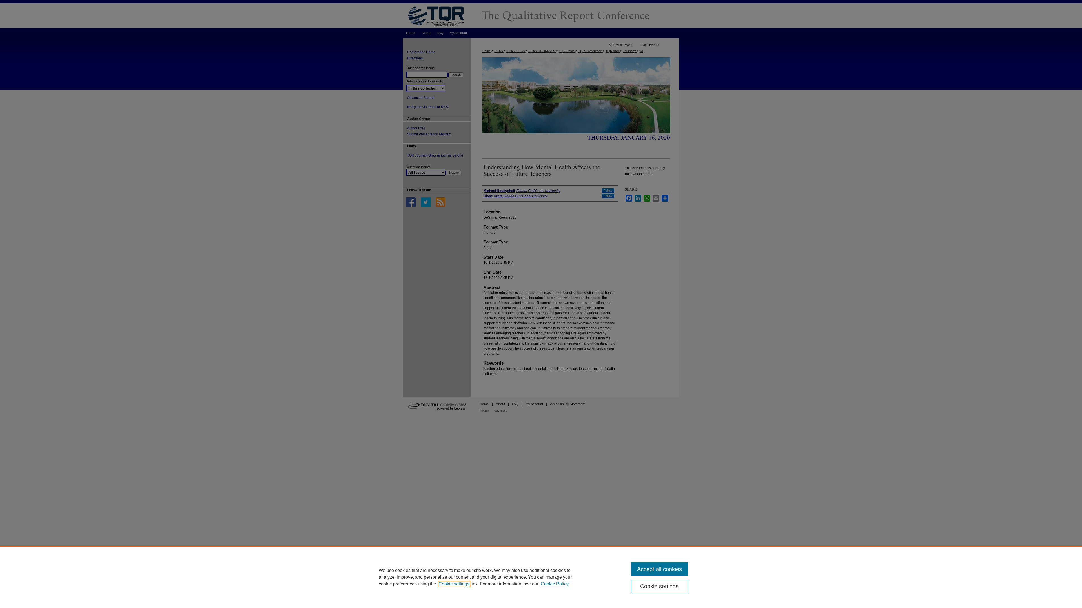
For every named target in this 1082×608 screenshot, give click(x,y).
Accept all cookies (659, 569)
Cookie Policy (555, 584)
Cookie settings (453, 584)
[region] (541, 577)
